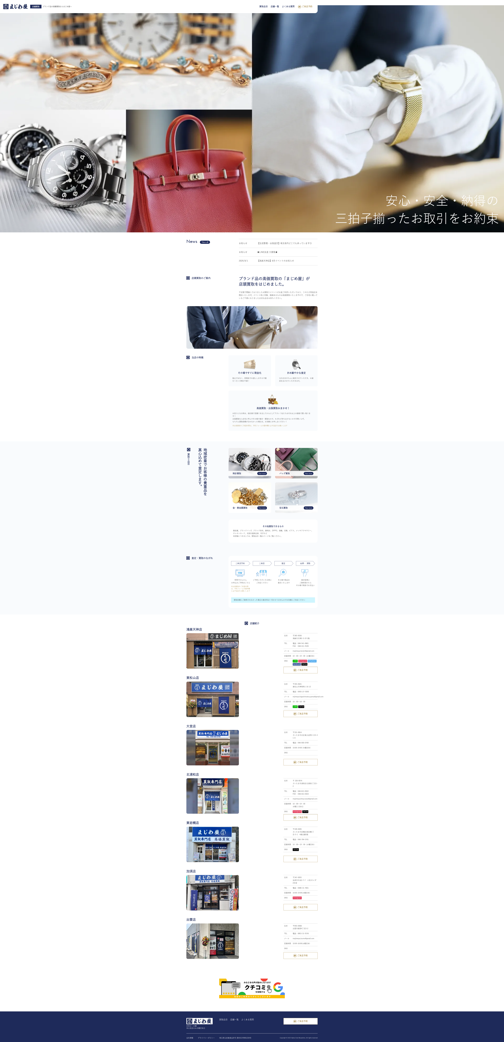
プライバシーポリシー (206, 1038)
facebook (296, 664)
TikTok (304, 664)
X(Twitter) (312, 661)
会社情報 (189, 1038)
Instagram (303, 661)
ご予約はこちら (244, 583)
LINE (295, 661)
